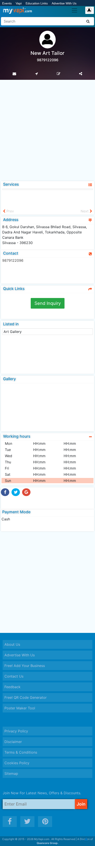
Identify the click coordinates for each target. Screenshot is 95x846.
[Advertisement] (47, 129)
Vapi (19, 3)
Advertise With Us (64, 3)
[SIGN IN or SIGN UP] (89, 10)
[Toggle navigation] (74, 10)
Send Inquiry (47, 303)
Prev (9, 211)
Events (7, 3)
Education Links (37, 3)
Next (85, 211)
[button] (86, 839)
